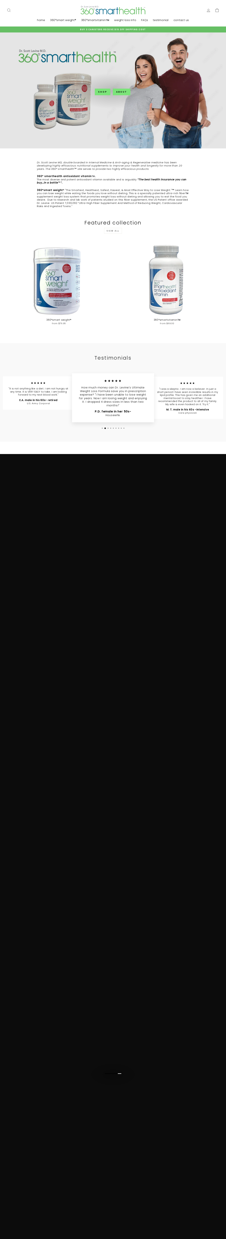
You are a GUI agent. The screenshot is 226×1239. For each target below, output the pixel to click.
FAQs (144, 20)
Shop (102, 91)
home (41, 20)
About (121, 91)
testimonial (160, 20)
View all (113, 230)
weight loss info (125, 20)
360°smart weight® (63, 20)
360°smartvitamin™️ (95, 20)
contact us (181, 20)
